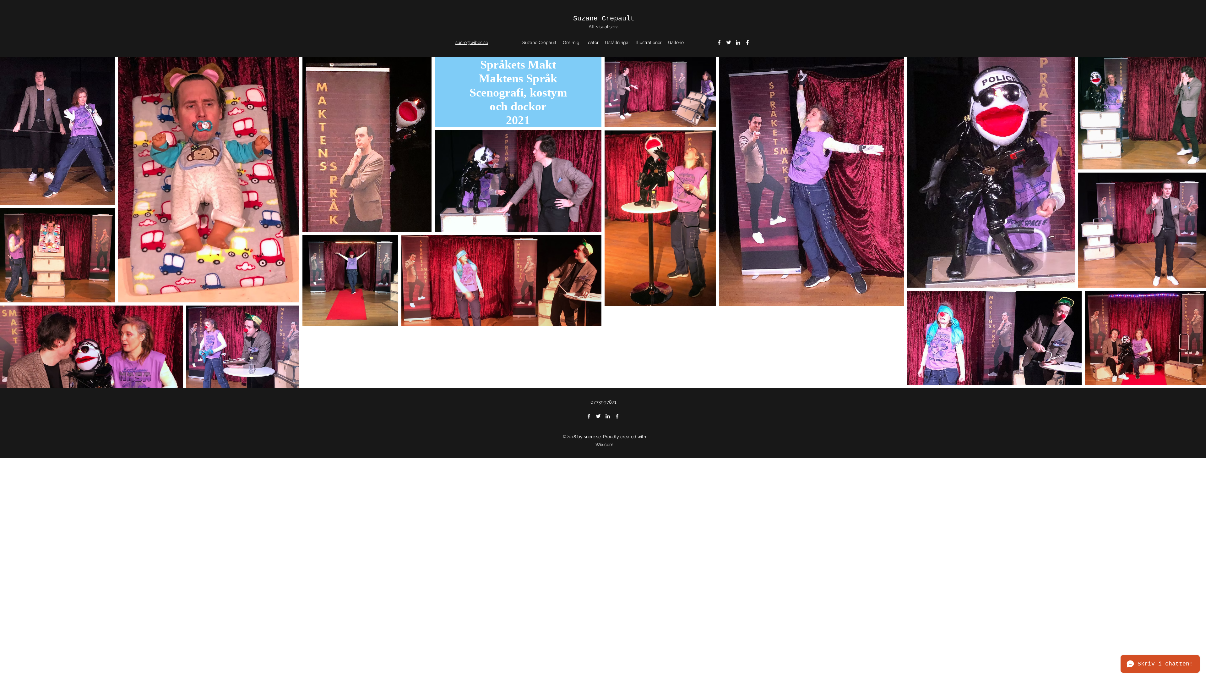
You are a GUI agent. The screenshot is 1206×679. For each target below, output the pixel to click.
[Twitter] (728, 42)
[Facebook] (719, 42)
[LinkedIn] (738, 42)
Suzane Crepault (603, 19)
